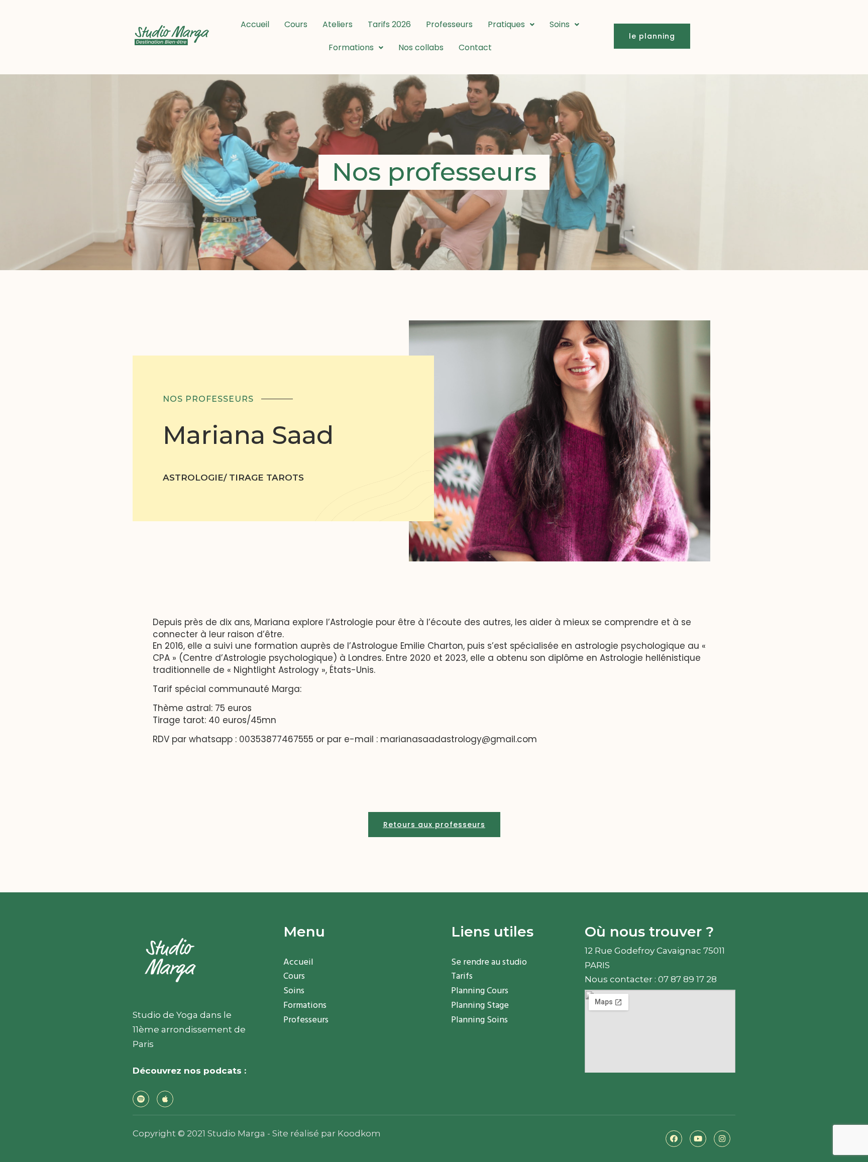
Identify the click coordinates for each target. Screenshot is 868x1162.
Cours (295, 24)
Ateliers (337, 24)
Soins (560, 24)
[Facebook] (674, 1138)
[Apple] (165, 1099)
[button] (652, 36)
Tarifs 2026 (389, 24)
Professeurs (449, 24)
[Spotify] (141, 1099)
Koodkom (359, 1133)
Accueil (255, 24)
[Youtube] (698, 1138)
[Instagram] (722, 1138)
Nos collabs (421, 47)
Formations (351, 47)
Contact (475, 47)
